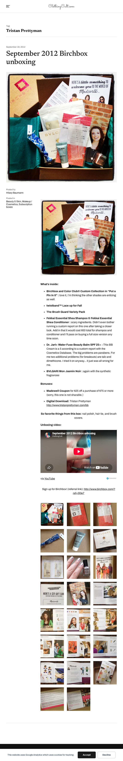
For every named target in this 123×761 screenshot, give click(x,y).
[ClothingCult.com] (61, 6)
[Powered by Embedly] (111, 478)
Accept (87, 755)
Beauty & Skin (13, 201)
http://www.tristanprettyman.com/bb (67, 405)
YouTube (49, 478)
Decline (106, 755)
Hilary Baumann (14, 192)
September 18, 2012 (15, 47)
